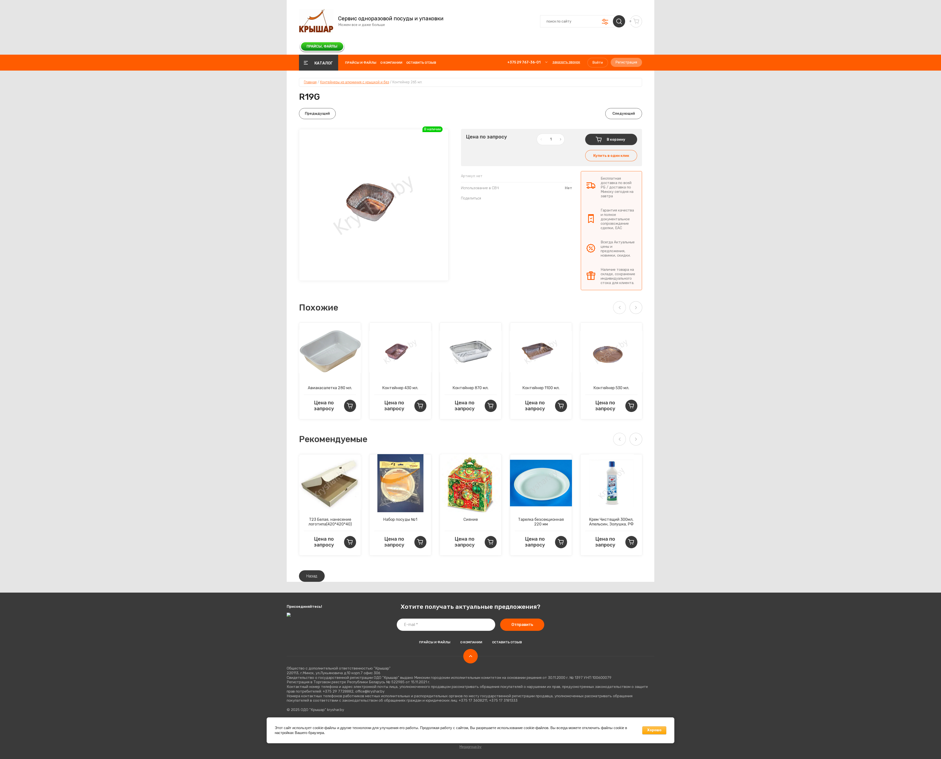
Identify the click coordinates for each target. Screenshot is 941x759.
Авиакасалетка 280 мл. (330, 388)
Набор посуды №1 (400, 519)
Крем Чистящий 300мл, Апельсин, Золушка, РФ (611, 521)
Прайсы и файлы (360, 62)
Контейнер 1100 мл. (541, 388)
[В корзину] (350, 406)
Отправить (522, 624)
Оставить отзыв (421, 62)
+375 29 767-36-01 (524, 62)
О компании (391, 62)
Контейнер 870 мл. (471, 388)
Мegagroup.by (470, 747)
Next (636, 307)
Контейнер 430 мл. (400, 388)
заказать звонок (566, 62)
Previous (619, 307)
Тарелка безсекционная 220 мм (541, 521)
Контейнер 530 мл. (611, 388)
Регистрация (626, 62)
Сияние (470, 519)
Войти (598, 63)
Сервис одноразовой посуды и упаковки (391, 18)
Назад (311, 576)
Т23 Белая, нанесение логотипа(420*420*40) (330, 521)
